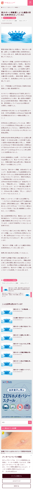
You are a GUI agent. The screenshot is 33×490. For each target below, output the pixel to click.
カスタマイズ (16, 481)
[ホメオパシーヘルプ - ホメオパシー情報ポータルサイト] (8, 3)
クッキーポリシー (11, 471)
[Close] (31, 455)
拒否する (16, 486)
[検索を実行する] (30, 422)
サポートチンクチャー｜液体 (9, 20)
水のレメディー (23, 20)
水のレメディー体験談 (9, 17)
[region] (16, 472)
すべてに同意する (16, 476)
